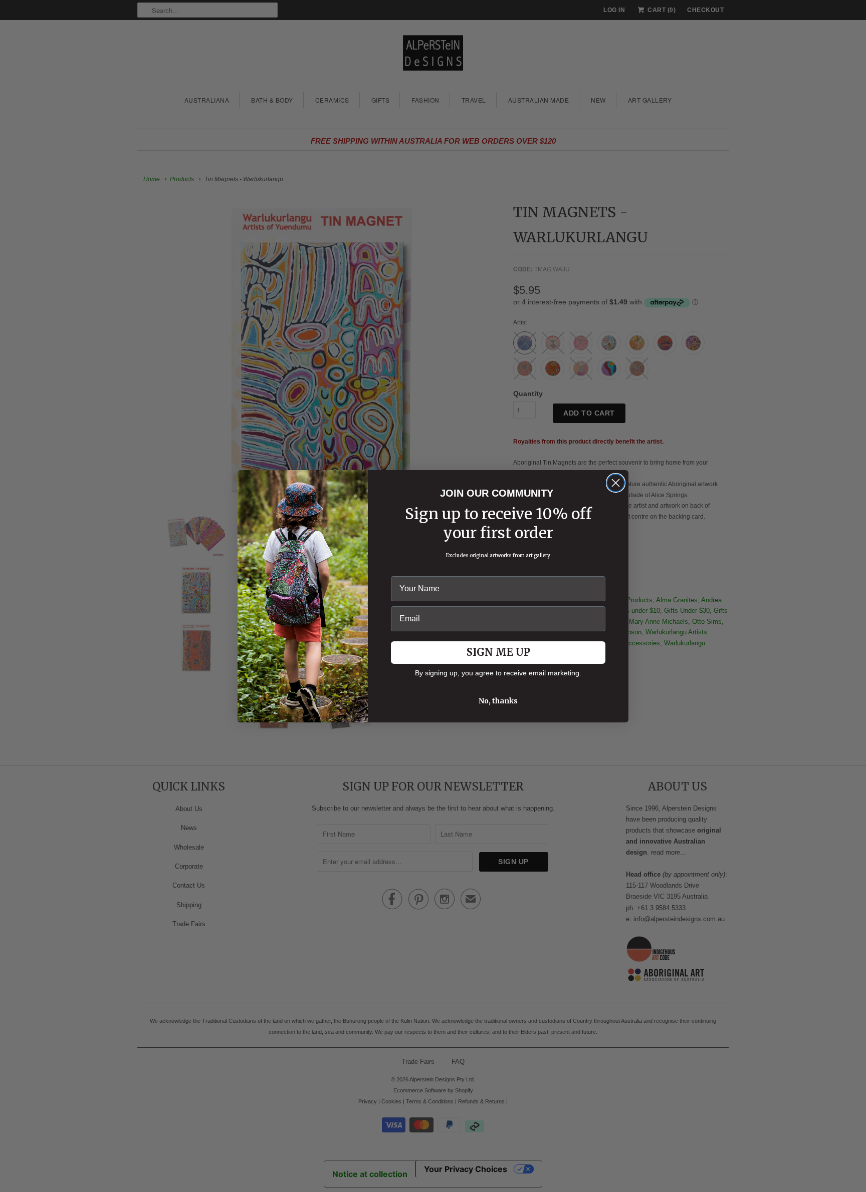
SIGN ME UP (498, 652)
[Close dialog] (615, 483)
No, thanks (498, 700)
